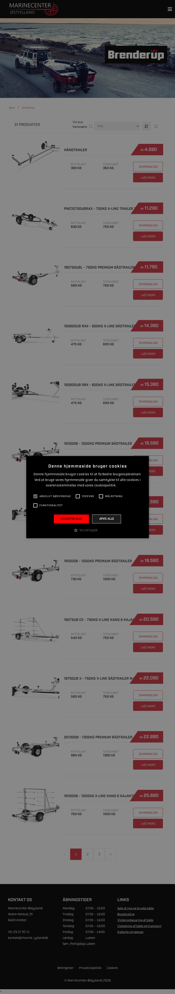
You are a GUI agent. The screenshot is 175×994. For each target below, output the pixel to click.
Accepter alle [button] (71, 519)
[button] (87, 530)
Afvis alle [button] (106, 519)
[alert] (87, 497)
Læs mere (123, 486)
